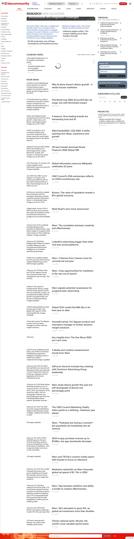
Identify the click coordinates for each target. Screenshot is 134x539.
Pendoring (3, 81)
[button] (82, 3)
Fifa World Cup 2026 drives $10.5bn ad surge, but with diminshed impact (72, 101)
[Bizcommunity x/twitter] (93, 3)
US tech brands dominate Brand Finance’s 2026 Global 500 (68, 148)
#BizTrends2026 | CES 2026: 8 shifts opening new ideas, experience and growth (71, 133)
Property (3, 58)
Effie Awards (4, 83)
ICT (2, 44)
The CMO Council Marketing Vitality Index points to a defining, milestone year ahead (73, 410)
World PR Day (4, 88)
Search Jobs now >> (112, 76)
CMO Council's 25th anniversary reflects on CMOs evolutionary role (72, 178)
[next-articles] (94, 61)
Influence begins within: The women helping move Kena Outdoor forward (75, 33)
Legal (2, 46)
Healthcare (4, 39)
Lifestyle (3, 48)
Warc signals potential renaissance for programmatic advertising (72, 289)
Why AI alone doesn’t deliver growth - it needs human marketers (72, 86)
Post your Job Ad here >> (112, 86)
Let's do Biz (129, 538)
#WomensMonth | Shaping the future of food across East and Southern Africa (109, 46)
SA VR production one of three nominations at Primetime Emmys (43, 42)
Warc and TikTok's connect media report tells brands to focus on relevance (73, 458)
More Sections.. (6, 102)
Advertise (115, 3)
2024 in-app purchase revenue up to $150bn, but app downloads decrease (71, 440)
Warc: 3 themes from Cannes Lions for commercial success (72, 259)
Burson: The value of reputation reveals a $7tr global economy (73, 194)
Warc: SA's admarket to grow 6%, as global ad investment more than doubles (73, 510)
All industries (4, 16)
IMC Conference (5, 91)
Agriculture (4, 18)
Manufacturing (5, 53)
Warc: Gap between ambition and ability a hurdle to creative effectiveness (73, 487)
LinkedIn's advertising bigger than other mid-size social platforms (72, 243)
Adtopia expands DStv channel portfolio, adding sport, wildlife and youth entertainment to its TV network (112, 121)
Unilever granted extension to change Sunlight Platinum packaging (109, 31)
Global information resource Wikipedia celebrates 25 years (72, 165)
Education (3, 27)
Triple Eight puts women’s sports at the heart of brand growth (108, 53)
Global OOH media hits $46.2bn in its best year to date (71, 309)
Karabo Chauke (69, 39)
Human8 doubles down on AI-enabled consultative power (36, 68)
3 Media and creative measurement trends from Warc (70, 351)
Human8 (30, 64)
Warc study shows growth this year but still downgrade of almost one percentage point (72, 388)
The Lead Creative (6, 95)
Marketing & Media (6, 56)
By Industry (114, 19)
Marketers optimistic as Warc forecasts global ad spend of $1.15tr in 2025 (72, 471)
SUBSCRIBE (107, 536)
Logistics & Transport (6, 51)
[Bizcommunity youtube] (99, 3)
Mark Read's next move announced (70, 209)
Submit (93, 54)
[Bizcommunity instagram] (97, 3)
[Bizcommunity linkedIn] (90, 3)
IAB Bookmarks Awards (5, 73)
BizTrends (3, 70)
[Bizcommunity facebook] (95, 3)
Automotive (4, 21)
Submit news (107, 3)
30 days (108, 19)
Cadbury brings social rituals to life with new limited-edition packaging (109, 24)
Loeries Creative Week (5, 98)
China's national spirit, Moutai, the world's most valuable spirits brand (70, 522)
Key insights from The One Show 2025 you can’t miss (71, 339)
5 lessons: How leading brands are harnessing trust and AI (70, 118)
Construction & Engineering (5, 24)
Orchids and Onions (6, 93)
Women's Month (5, 76)
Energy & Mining (5, 29)
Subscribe (123, 97)
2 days (99, 19)
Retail (2, 60)
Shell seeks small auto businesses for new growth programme (108, 39)
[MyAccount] (130, 3)
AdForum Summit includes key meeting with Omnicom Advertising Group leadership (72, 369)
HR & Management (6, 41)
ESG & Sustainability (6, 34)
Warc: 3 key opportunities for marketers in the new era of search (72, 272)
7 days (103, 19)
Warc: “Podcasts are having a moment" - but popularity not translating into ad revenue (73, 425)
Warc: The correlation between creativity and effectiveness (73, 227)
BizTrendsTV (4, 86)
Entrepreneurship (5, 32)
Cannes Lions (4, 79)
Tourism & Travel (5, 63)
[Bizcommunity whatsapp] (101, 3)
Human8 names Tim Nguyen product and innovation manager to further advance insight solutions (73, 324)
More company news (83, 54)
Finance (3, 36)
